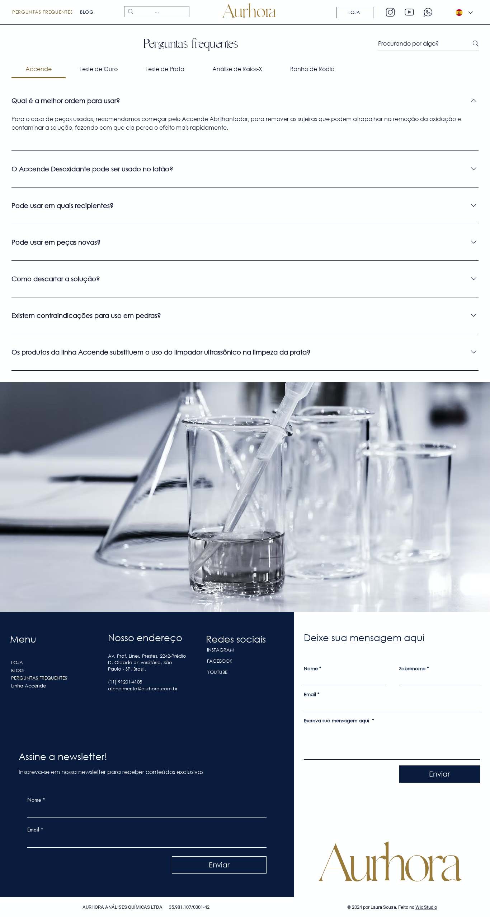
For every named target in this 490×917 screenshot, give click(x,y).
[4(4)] (409, 12)
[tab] (38, 69)
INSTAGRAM (220, 650)
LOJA (17, 662)
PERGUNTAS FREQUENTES (39, 678)
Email (35, 829)
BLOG (17, 670)
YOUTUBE (217, 672)
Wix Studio (426, 907)
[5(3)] (428, 12)
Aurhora (389, 863)
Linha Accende (28, 686)
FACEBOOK (219, 661)
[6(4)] (390, 12)
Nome (36, 800)
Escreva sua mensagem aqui (339, 721)
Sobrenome (414, 669)
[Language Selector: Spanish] (464, 12)
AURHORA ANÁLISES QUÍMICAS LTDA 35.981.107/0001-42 (146, 907)
